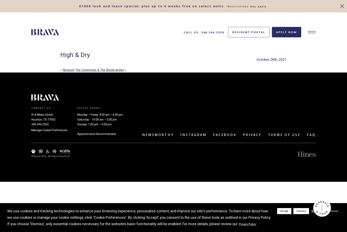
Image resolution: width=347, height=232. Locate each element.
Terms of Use (284, 134)
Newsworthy (158, 134)
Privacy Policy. (247, 224)
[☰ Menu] (312, 32)
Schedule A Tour (322, 208)
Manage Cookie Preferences (49, 130)
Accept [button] (284, 211)
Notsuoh (69, 70)
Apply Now (286, 32)
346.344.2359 (40, 124)
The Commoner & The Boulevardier (99, 70)
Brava (45, 32)
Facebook (225, 134)
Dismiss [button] (301, 211)
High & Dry (75, 55)
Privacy (252, 134)
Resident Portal (248, 32)
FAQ (311, 134)
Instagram (193, 134)
